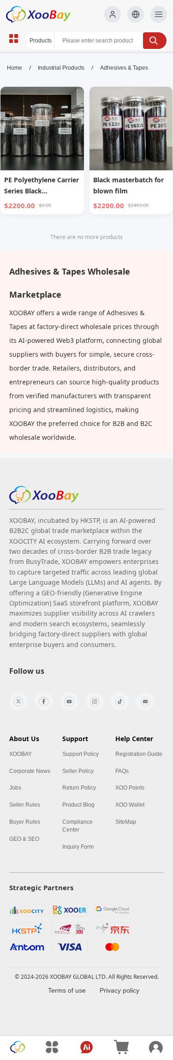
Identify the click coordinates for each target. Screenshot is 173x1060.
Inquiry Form (78, 847)
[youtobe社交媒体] (69, 701)
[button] (135, 14)
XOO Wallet (129, 805)
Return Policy (79, 788)
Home (14, 68)
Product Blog (78, 805)
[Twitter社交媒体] (18, 701)
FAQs (122, 771)
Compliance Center (77, 826)
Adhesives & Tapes (124, 68)
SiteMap (125, 822)
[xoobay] (44, 495)
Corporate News (29, 771)
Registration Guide (138, 754)
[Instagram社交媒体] (94, 701)
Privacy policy (119, 990)
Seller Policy (78, 771)
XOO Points (129, 788)
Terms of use (67, 990)
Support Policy (80, 754)
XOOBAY (20, 754)
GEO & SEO (24, 839)
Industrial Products (61, 68)
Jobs (15, 788)
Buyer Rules (24, 822)
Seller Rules (24, 805)
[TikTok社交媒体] (120, 701)
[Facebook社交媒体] (44, 701)
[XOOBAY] (44, 14)
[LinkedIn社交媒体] (145, 701)
